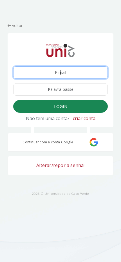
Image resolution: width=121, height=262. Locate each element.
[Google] (93, 142)
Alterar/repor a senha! (60, 165)
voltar (17, 25)
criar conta (84, 118)
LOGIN (60, 106)
